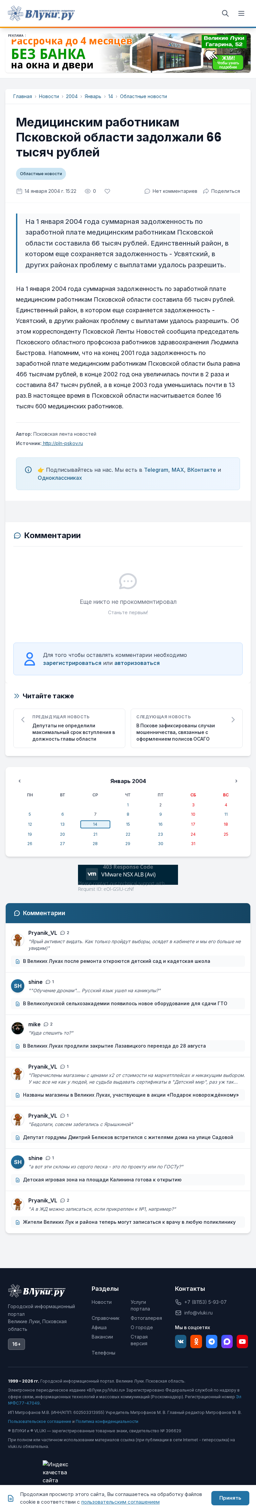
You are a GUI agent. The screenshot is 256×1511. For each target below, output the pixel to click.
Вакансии (102, 1337)
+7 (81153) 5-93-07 (205, 1302)
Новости (49, 96)
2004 (72, 96)
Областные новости (143, 96)
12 (30, 824)
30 (160, 843)
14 (110, 96)
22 (128, 834)
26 (29, 843)
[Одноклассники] (196, 1341)
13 (62, 824)
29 (127, 843)
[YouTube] (242, 1341)
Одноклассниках (60, 477)
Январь (93, 96)
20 (62, 834)
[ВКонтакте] (180, 1341)
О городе (142, 1327)
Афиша (99, 1327)
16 (160, 824)
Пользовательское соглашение (39, 1421)
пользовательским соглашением (120, 1502)
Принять (230, 1498)
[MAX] (227, 1341)
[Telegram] (211, 1341)
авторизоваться (137, 663)
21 (95, 834)
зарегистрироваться (72, 663)
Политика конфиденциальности (107, 1421)
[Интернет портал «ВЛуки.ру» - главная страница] (41, 13)
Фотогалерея (146, 1318)
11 (226, 814)
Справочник (105, 1318)
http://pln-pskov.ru (62, 443)
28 (95, 843)
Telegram (156, 469)
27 (62, 843)
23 (160, 834)
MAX (178, 469)
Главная (22, 96)
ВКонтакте (201, 469)
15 (128, 824)
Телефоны (103, 1353)
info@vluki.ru (198, 1312)
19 (30, 834)
